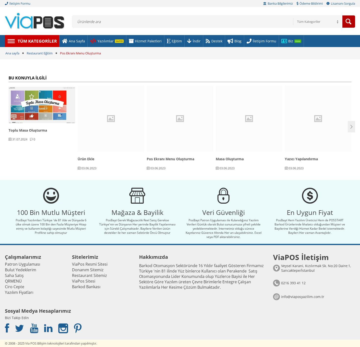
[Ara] (348, 21)
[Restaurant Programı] (34, 20)
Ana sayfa (12, 53)
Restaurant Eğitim (40, 53)
